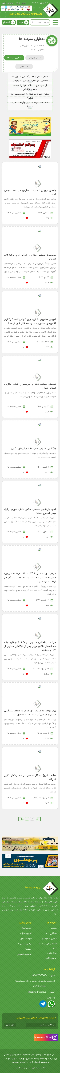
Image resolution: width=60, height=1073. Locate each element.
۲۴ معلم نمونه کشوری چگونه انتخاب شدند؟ (30, 105)
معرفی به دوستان (49, 938)
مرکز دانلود (51, 953)
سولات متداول (26, 938)
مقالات (53, 928)
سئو (27, 1068)
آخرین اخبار (24, 45)
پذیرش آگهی (7, 3)
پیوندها (28, 949)
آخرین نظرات (26, 933)
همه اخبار (24, 66)
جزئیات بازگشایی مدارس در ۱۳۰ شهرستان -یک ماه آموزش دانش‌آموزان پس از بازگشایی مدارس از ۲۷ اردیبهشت (30, 646)
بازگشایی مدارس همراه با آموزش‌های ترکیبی (33, 448)
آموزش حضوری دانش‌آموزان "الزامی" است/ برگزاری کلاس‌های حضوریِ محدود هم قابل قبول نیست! (30, 321)
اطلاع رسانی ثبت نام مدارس (47, 946)
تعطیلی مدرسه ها (14, 57)
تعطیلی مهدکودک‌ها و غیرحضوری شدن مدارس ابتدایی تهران (30, 386)
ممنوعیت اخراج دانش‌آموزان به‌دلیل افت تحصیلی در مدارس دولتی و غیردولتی (30, 79)
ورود (21, 22)
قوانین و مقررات (25, 944)
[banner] (16, 8)
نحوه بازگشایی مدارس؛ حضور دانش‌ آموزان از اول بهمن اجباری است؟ (30, 511)
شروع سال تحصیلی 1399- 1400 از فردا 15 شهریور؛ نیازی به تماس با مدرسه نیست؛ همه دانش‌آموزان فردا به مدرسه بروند (30, 578)
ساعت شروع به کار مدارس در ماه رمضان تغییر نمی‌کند (30, 777)
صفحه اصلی (39, 45)
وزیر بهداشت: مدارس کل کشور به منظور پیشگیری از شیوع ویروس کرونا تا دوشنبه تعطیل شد (30, 713)
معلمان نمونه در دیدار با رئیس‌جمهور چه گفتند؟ (30, 96)
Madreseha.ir (42, 1062)
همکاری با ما (51, 933)
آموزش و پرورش (35, 57)
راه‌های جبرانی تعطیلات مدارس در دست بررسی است (30, 192)
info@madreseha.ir (37, 992)
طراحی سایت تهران (38, 1068)
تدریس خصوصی (24, 954)
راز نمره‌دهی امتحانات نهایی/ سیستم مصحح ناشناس (30, 87)
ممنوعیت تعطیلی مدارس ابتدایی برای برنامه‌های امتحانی (30, 257)
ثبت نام (6, 22)
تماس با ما (21, 3)
